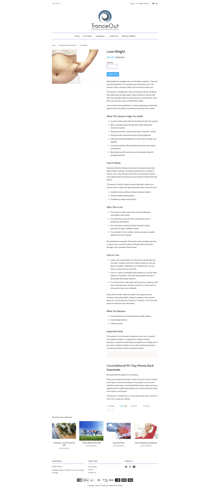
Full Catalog (92, 467)
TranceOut (104, 485)
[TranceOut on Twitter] (126, 467)
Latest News (56, 461)
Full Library (87, 36)
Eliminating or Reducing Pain (67, 45)
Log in (133, 3)
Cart (156, 3)
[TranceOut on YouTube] (134, 467)
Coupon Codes (57, 466)
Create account (143, 3)
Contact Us (113, 36)
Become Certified (128, 36)
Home (77, 36)
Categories (100, 36)
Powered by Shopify (115, 485)
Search (90, 469)
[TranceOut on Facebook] (130, 467)
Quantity (110, 62)
